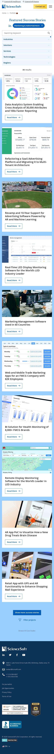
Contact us (40, 6)
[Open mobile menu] (50, 6)
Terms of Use (6, 696)
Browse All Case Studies (27, 631)
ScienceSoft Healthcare (12, 2)
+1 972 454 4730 (12, 677)
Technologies (9, 56)
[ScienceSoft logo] (11, 6)
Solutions (8, 45)
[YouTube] (23, 654)
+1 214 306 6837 (12, 674)
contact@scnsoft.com (13, 669)
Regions (7, 62)
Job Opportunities (8, 688)
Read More (12, 117)
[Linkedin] (3, 654)
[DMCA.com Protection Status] (9, 741)
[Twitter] (10, 654)
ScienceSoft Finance (32, 2)
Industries (8, 39)
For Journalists (7, 684)
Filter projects (29, 620)
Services (7, 51)
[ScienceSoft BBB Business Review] (12, 724)
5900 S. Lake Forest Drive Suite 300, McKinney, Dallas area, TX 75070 (27, 664)
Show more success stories (27, 612)
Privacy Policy (6, 692)
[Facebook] (17, 654)
